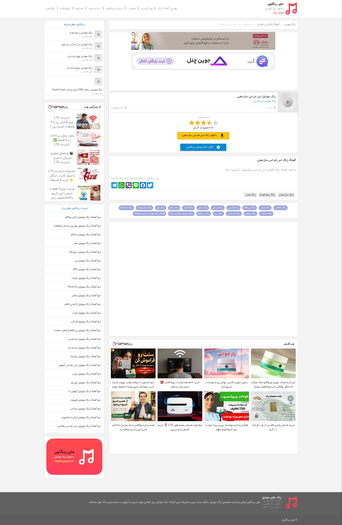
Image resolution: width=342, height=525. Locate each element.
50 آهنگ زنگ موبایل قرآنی (86, 321)
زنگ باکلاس (280, 208)
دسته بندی (95, 8)
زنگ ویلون (250, 214)
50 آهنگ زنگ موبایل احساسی (84, 339)
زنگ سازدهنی (286, 195)
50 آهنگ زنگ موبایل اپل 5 (86, 382)
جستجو (79, 8)
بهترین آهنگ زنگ (167, 8)
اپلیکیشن (65, 8)
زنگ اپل (161, 208)
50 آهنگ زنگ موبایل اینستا (86, 356)
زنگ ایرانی (217, 208)
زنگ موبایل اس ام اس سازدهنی (256, 96)
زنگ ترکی (202, 208)
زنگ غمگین (266, 214)
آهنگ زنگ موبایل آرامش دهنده (149, 214)
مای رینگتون (275, 4)
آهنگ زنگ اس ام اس (268, 24)
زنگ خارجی (233, 208)
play (287, 102)
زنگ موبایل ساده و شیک (181, 214)
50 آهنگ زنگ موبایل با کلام (86, 234)
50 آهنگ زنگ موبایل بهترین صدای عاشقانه (77, 226)
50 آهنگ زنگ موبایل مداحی (85, 408)
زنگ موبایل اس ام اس (264, 101)
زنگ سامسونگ (144, 208)
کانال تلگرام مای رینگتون (203, 147)
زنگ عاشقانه (126, 208)
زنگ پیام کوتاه (267, 195)
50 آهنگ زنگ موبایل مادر (87, 243)
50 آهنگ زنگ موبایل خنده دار (84, 348)
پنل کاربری (146, 8)
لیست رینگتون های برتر (74, 208)
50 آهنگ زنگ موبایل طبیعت (85, 400)
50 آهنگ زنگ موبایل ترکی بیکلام (83, 217)
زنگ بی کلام (249, 208)
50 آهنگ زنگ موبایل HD (87, 269)
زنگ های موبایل (271, 497)
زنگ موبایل (290, 24)
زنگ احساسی (233, 214)
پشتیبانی (50, 8)
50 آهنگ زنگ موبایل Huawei (84, 287)
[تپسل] (133, 34)
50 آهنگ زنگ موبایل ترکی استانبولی (81, 417)
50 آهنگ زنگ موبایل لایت (86, 313)
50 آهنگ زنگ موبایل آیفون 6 (84, 391)
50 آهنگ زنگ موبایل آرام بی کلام (83, 304)
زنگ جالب (250, 195)
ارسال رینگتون (114, 8)
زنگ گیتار (188, 208)
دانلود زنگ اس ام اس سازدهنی (203, 135)
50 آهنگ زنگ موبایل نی (88, 260)
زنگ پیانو (174, 208)
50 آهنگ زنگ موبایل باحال (86, 295)
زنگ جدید (265, 208)
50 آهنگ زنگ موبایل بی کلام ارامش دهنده (77, 330)
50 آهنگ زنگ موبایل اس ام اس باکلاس (79, 426)
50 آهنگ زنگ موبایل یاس (86, 374)
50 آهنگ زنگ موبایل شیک (86, 278)
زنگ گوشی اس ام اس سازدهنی (235, 24)
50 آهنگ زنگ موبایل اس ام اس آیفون (79, 365)
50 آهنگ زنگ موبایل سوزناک (85, 252)
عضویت (132, 8)
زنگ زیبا (218, 214)
